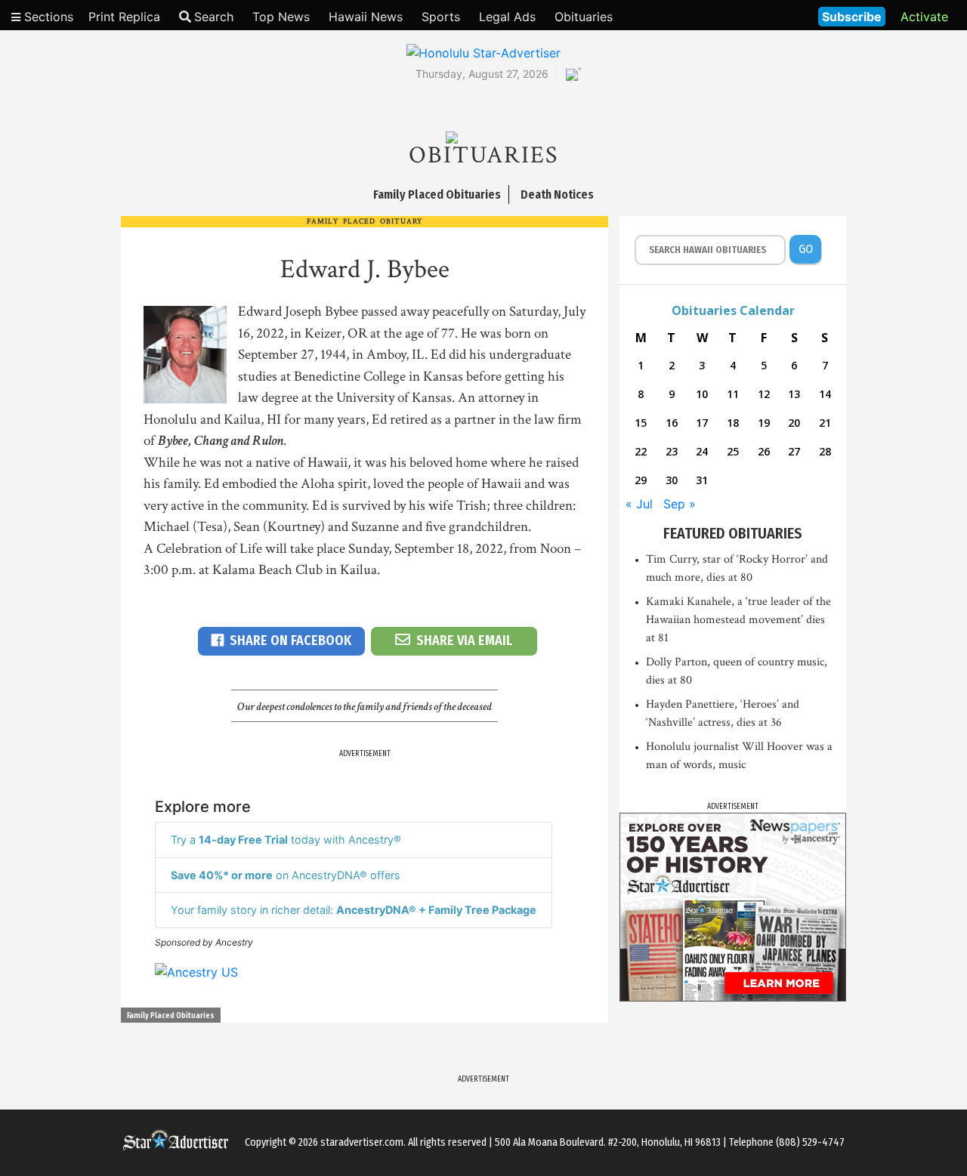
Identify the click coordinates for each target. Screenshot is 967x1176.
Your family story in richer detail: (353, 909)
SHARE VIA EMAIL (464, 640)
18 (733, 422)
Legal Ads (507, 16)
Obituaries (584, 16)
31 (702, 480)
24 (702, 451)
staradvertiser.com (361, 1142)
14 (825, 394)
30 (672, 480)
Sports (441, 16)
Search (213, 16)
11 (733, 394)
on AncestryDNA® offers (285, 875)
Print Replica (124, 16)
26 (764, 451)
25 (733, 451)
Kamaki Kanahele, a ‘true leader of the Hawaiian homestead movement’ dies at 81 (738, 620)
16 (672, 422)
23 (672, 451)
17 (702, 422)
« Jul (639, 503)
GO (806, 249)
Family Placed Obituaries (171, 1015)
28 (825, 451)
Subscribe (852, 16)
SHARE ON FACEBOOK (290, 640)
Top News (281, 16)
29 (641, 480)
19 (764, 422)
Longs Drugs (762, 15)
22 (641, 451)
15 (641, 422)
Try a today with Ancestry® (286, 839)
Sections (46, 16)
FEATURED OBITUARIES (732, 533)
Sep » (679, 503)
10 (702, 394)
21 (825, 422)
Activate (924, 16)
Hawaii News (366, 16)
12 (764, 394)
